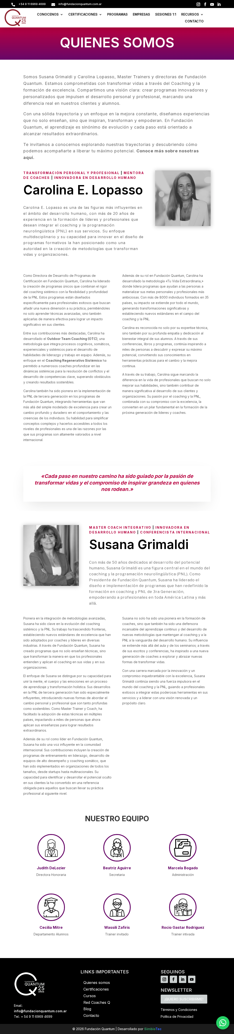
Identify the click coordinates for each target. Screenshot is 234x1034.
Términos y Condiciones (179, 1010)
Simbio (149, 1029)
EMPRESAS (141, 14)
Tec (158, 1029)
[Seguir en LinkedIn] (219, 4)
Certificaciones (96, 989)
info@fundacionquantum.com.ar (40, 1011)
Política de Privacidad (177, 1016)
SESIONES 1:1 (165, 14)
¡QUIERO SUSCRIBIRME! (184, 999)
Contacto (91, 1015)
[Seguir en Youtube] (212, 4)
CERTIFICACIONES (83, 14)
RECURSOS (190, 14)
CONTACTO (194, 21)
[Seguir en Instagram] (198, 4)
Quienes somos (96, 982)
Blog (87, 1009)
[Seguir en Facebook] (205, 4)
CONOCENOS (48, 14)
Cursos (89, 996)
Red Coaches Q (96, 1002)
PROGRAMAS (117, 14)
